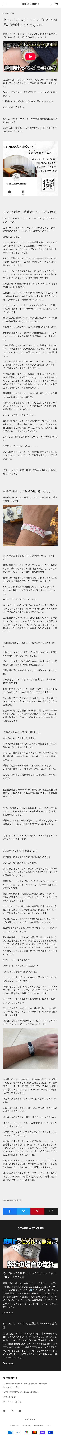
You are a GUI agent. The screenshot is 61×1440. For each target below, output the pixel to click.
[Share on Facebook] (10, 1211)
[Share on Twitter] (23, 1211)
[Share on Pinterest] (37, 1211)
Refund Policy (9, 1396)
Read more (8, 1312)
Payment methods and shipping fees (20, 1392)
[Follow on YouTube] (19, 1410)
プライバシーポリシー (13, 1401)
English (29, 1419)
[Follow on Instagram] (12, 1410)
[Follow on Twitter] (4, 1410)
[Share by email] (51, 1211)
